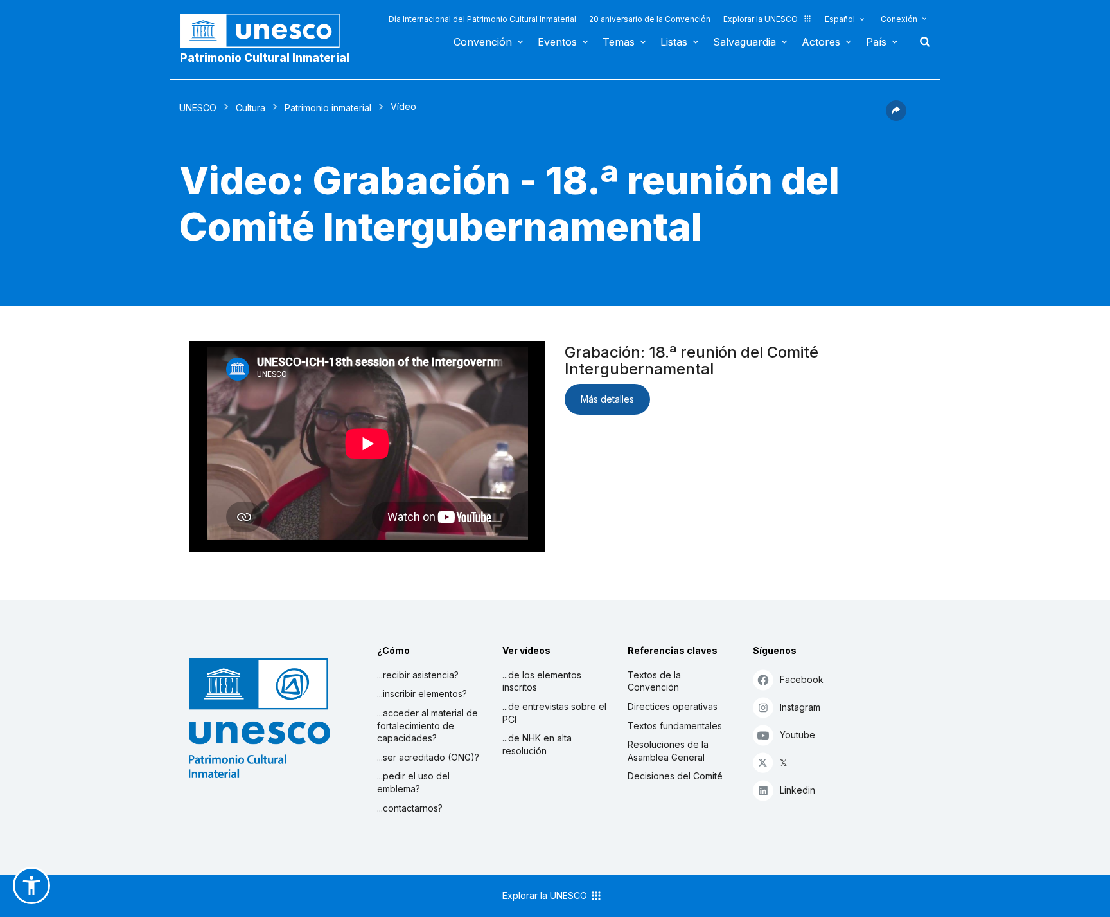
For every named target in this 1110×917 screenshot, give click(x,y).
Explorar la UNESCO (760, 19)
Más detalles (607, 399)
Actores (821, 41)
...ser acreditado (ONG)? (428, 757)
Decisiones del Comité (675, 775)
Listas (673, 41)
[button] (896, 117)
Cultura (250, 107)
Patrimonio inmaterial (328, 107)
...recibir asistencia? (418, 674)
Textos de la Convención (654, 681)
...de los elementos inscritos (541, 681)
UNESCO (197, 107)
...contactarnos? (410, 808)
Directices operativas (673, 706)
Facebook (802, 679)
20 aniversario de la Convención (649, 19)
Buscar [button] (921, 42)
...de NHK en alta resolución (537, 744)
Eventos (557, 41)
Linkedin (797, 790)
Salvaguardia (744, 41)
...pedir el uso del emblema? (413, 782)
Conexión (899, 19)
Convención (483, 41)
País (876, 41)
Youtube (797, 734)
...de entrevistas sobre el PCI (554, 713)
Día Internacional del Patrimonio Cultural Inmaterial (482, 19)
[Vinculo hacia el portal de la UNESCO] (266, 31)
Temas (619, 41)
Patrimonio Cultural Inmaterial (264, 57)
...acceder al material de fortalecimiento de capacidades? (427, 725)
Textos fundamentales (675, 725)
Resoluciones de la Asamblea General (668, 751)
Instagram (800, 707)
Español (840, 19)
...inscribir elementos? (422, 693)
